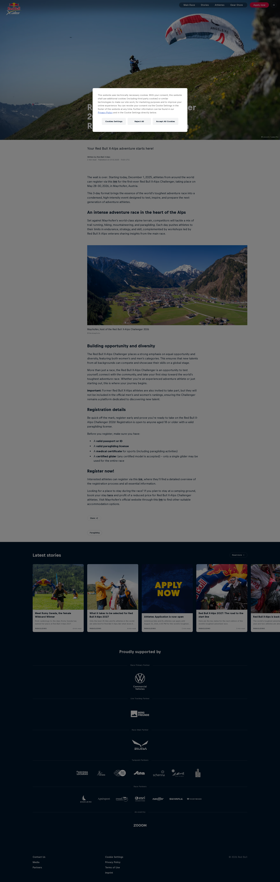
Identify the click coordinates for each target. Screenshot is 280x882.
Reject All (139, 121)
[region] (140, 110)
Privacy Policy (105, 112)
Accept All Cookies (165, 121)
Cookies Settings (113, 121)
